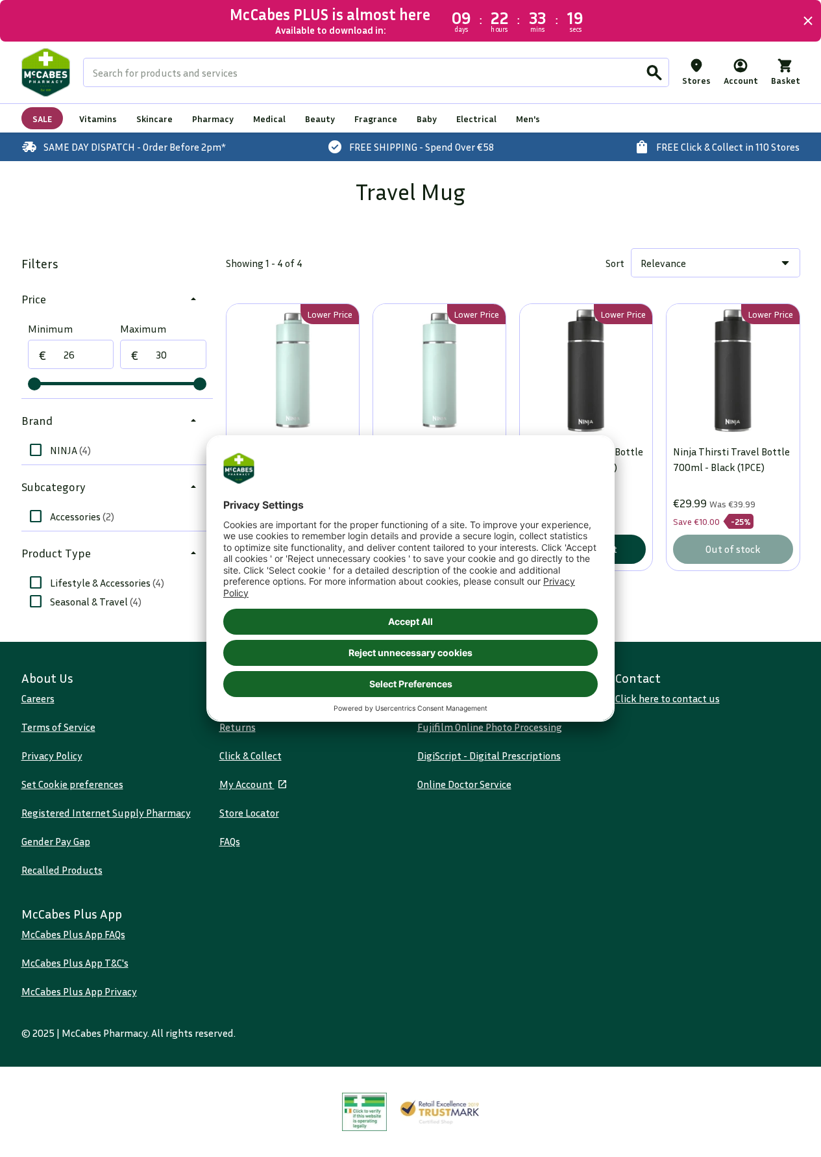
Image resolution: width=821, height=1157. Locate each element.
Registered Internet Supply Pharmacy (106, 812)
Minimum (50, 328)
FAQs (229, 841)
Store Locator (249, 812)
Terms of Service (58, 726)
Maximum (143, 328)
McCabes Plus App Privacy (79, 991)
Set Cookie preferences (72, 784)
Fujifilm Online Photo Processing (489, 726)
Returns (237, 726)
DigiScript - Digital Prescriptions (489, 755)
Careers (38, 698)
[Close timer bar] (808, 21)
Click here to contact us (667, 698)
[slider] (34, 383)
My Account (247, 784)
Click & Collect (250, 755)
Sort (615, 263)
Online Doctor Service (464, 784)
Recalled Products (62, 869)
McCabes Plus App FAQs (73, 934)
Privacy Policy (51, 755)
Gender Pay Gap (55, 841)
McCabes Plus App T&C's (75, 962)
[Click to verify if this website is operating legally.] (364, 1112)
